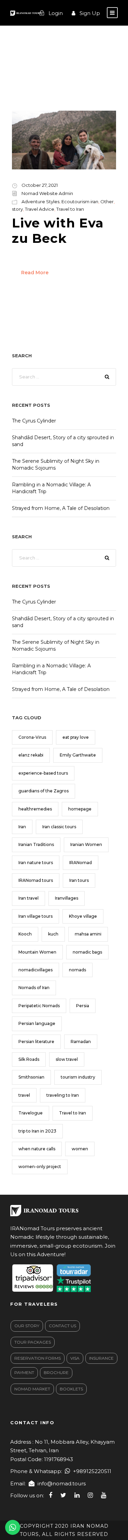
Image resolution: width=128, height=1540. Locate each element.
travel (24, 1095)
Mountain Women (37, 952)
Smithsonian (31, 1077)
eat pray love (75, 737)
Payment (24, 1372)
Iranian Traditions (36, 844)
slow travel (67, 1059)
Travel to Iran (70, 209)
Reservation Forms (37, 1358)
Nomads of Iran (33, 987)
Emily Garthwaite (78, 755)
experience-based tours (43, 773)
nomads (77, 969)
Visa (75, 1358)
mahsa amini (88, 934)
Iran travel (28, 898)
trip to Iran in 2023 (37, 1131)
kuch (53, 934)
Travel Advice (39, 209)
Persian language (36, 1023)
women (80, 1148)
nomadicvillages (35, 969)
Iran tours (79, 880)
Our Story (26, 1325)
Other (107, 201)
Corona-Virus (32, 737)
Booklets (71, 1388)
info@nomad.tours (62, 1483)
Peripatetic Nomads (39, 1005)
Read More (34, 272)
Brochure (56, 1372)
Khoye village (83, 916)
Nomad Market (32, 1388)
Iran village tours (35, 916)
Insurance (101, 1358)
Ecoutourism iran (79, 201)
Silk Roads (28, 1059)
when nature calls (36, 1148)
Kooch (25, 934)
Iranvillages (66, 898)
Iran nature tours (35, 862)
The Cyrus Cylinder (34, 421)
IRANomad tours (35, 880)
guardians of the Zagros (43, 790)
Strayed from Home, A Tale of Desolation (61, 508)
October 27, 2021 (40, 185)
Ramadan (81, 1041)
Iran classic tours (59, 826)
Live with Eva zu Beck (58, 230)
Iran (22, 826)
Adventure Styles (40, 201)
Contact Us (62, 1325)
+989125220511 (92, 1471)
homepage (79, 808)
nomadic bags (87, 952)
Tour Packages (32, 1342)
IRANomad (80, 862)
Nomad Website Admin (47, 193)
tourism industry (78, 1077)
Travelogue (30, 1112)
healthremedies (35, 808)
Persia (82, 1005)
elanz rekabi (30, 755)
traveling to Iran (62, 1095)
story (17, 209)
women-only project (39, 1166)
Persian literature (36, 1041)
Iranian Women (86, 844)
